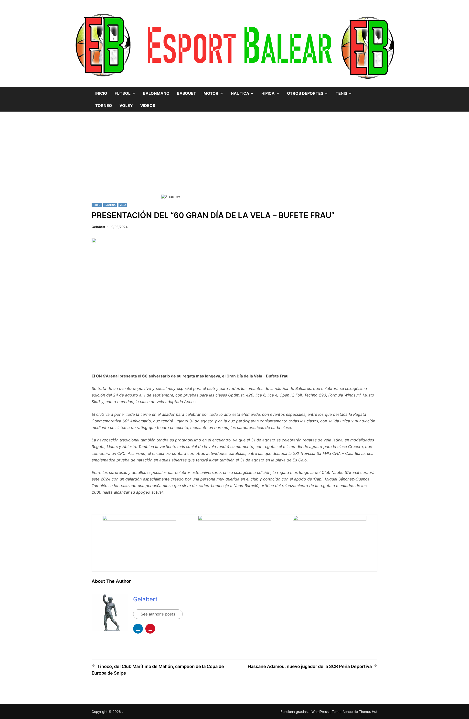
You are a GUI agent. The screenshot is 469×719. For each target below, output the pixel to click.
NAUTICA (244, 91)
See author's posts (158, 614)
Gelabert (98, 227)
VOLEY (126, 105)
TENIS (346, 91)
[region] (234, 161)
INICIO (96, 204)
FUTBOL (127, 91)
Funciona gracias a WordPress (305, 711)
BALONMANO (156, 93)
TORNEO (103, 105)
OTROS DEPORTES (309, 91)
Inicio (101, 93)
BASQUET (186, 93)
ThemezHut (368, 711)
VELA (123, 204)
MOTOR (215, 91)
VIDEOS (147, 105)
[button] (169, 158)
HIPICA (272, 91)
